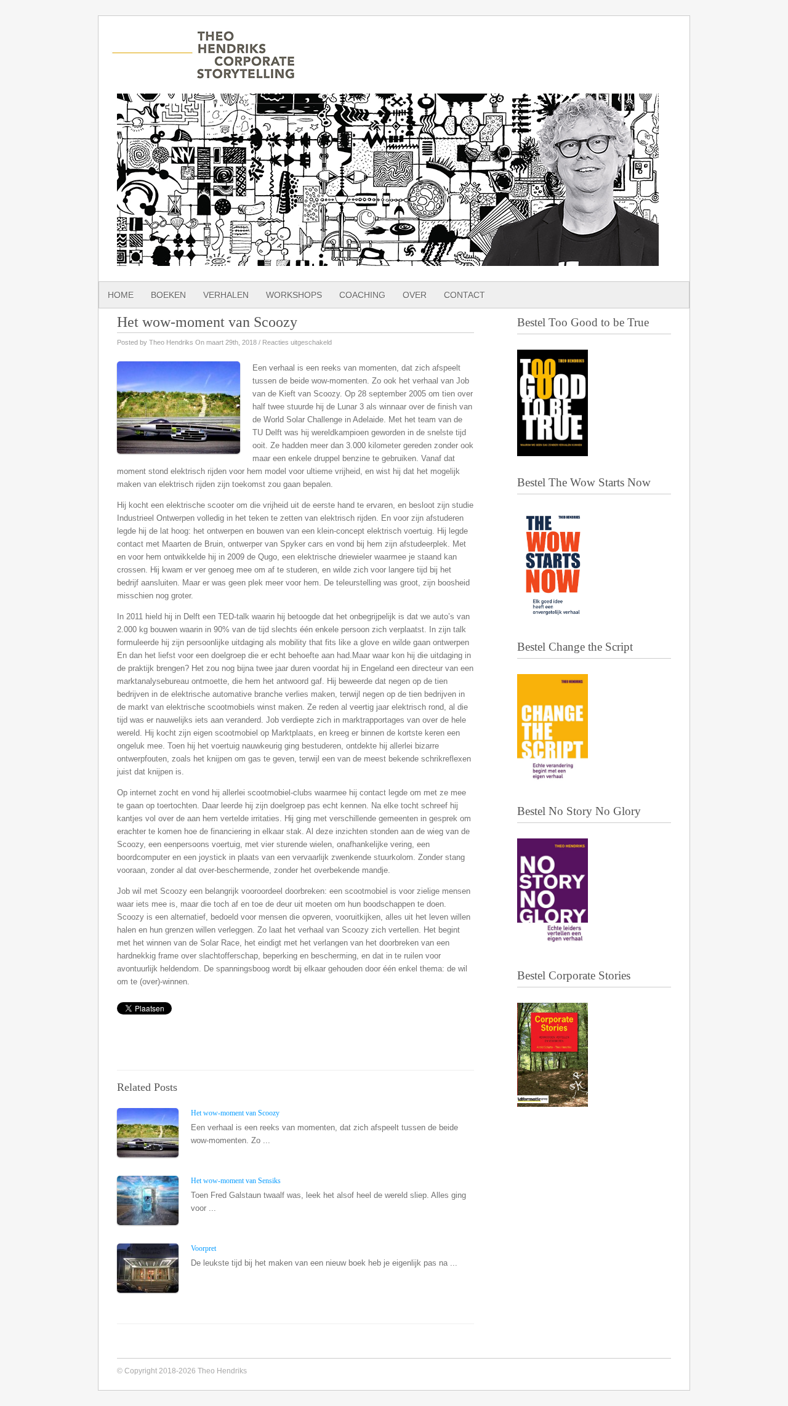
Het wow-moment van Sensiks (236, 1180)
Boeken (168, 295)
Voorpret (203, 1248)
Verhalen (226, 295)
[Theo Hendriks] (203, 72)
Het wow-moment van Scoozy (235, 1113)
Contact (464, 295)
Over (415, 295)
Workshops (294, 295)
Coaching (362, 295)
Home (121, 295)
